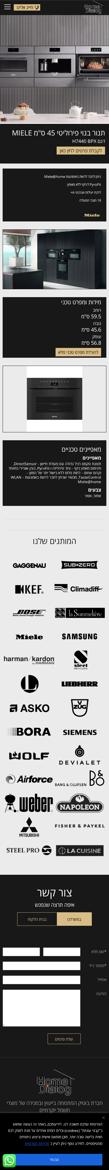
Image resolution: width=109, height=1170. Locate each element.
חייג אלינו (25, 7)
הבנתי (54, 1159)
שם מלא (99, 951)
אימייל (102, 979)
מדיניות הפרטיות (37, 1143)
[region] (54, 1141)
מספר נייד (97, 965)
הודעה (101, 993)
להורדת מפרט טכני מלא (78, 352)
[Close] (103, 1117)
